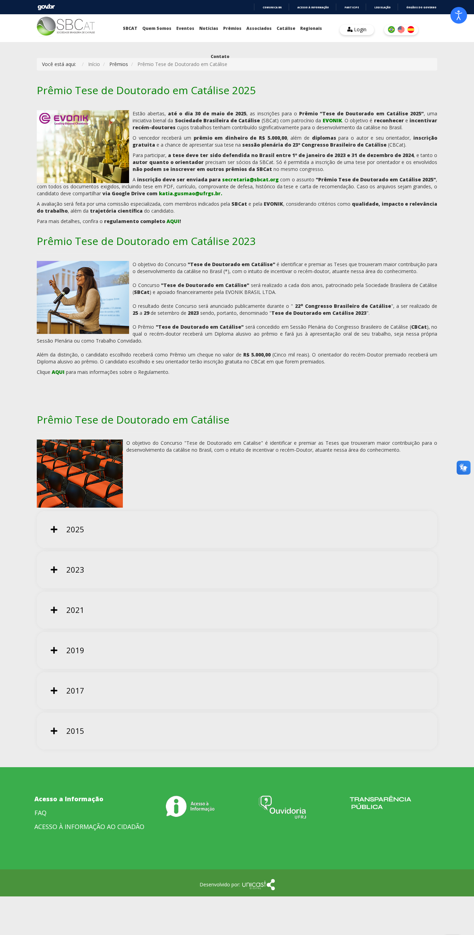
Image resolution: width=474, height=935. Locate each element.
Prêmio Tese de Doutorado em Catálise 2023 (146, 241)
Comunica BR (272, 7)
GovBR (46, 7)
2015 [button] (74, 730)
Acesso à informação (313, 7)
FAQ (40, 813)
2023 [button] (74, 569)
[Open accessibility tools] (458, 15)
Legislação (382, 7)
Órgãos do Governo (421, 7)
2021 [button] (74, 610)
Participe (352, 7)
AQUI (173, 221)
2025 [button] (74, 529)
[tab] (237, 529)
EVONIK (332, 120)
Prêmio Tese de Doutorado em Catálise (133, 419)
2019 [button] (74, 650)
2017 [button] (74, 690)
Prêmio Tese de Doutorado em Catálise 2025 (146, 90)
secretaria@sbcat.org (250, 179)
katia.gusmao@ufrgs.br (190, 193)
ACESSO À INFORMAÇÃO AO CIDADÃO (89, 826)
